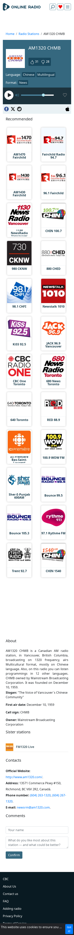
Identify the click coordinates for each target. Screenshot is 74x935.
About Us (9, 886)
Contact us (10, 894)
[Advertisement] (37, 22)
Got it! (69, 929)
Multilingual (45, 75)
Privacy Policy (12, 916)
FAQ (6, 901)
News (23, 83)
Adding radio (12, 909)
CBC (6, 879)
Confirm (14, 855)
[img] (67, 7)
